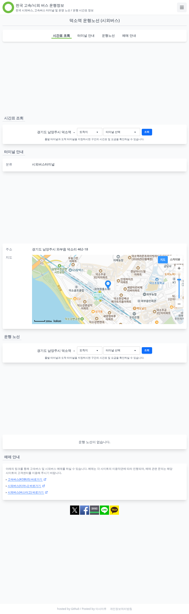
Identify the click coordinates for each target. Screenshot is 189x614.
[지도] (163, 259)
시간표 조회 (61, 35)
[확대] (179, 268)
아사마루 (100, 609)
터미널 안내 (85, 35)
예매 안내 (129, 35)
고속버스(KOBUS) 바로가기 (25, 479)
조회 (146, 131)
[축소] (179, 303)
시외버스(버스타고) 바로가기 (26, 492)
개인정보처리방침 (121, 609)
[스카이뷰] (175, 259)
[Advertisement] (95, 77)
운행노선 (108, 35)
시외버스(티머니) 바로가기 (24, 486)
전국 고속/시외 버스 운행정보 (40, 5)
